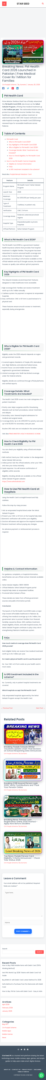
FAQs (11, 167)
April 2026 (5, 1004)
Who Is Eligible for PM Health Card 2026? (23, 147)
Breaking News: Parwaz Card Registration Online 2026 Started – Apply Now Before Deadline (20, 821)
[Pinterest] (13, 88)
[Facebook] (3, 88)
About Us (7, 1069)
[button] (43, 3)
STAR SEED (23, 3)
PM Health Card (12, 139)
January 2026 (7, 1011)
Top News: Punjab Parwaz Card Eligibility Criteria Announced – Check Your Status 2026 (22, 858)
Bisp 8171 (5, 1024)
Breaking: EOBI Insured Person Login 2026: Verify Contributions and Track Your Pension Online (21, 785)
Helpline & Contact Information (20, 164)
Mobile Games (7, 1034)
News (4, 1038)
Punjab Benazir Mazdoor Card (20, 174)
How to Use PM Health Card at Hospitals (21, 161)
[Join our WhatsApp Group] (41, 1075)
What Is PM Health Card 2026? (20, 142)
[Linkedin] (17, 88)
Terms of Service (23, 1072)
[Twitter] (8, 88)
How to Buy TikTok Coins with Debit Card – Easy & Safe (22, 991)
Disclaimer (37, 1069)
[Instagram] (18, 1049)
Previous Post (7, 708)
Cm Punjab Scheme (9, 85)
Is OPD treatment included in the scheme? (24, 169)
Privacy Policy (27, 1069)
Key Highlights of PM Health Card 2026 (23, 145)
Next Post (40, 708)
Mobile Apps (6, 1031)
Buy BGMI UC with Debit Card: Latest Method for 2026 (21, 980)
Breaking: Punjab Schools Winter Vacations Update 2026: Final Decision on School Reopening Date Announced (22, 748)
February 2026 (7, 1008)
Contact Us (16, 1069)
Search (4, 949)
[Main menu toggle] (4, 4)
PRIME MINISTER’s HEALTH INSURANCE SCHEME (24, 434)
